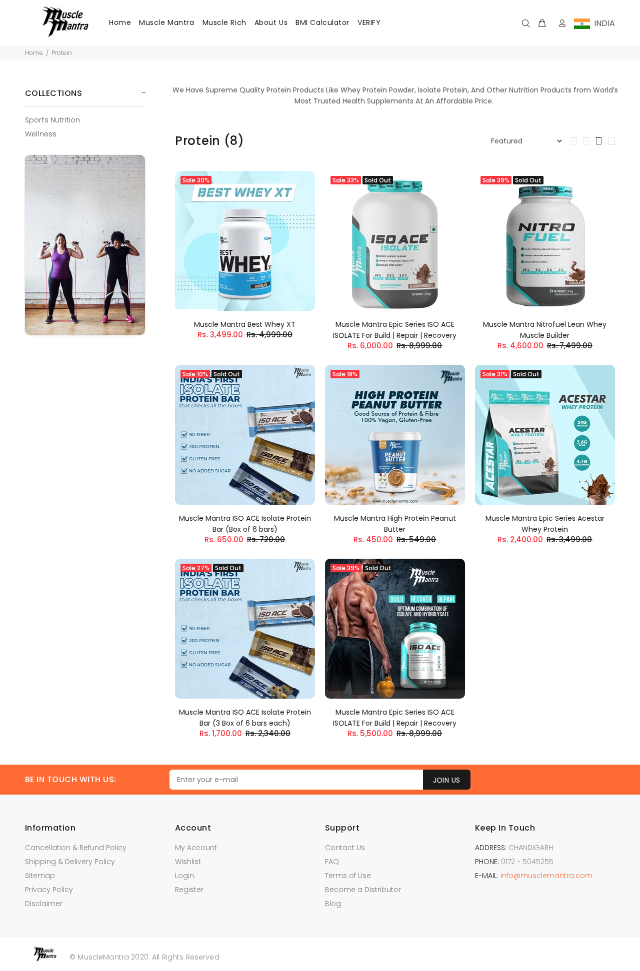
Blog (333, 904)
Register (189, 890)
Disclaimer (43, 904)
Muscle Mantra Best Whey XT (245, 324)
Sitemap (40, 876)
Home (34, 52)
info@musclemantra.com (546, 876)
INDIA (602, 23)
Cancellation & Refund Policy (75, 848)
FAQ (332, 862)
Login (184, 876)
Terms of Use (348, 876)
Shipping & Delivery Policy (70, 862)
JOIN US (446, 780)
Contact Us (345, 848)
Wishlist (188, 862)
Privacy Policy (49, 890)
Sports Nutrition (52, 120)
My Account (196, 848)
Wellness (40, 133)
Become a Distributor (363, 890)
